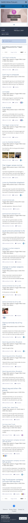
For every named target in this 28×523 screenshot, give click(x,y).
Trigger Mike (5, 59)
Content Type (7, 41)
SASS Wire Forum (9, 2)
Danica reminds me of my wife (11, 286)
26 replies (18, 294)
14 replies (17, 435)
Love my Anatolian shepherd (11, 142)
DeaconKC (18, 201)
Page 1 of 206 (14, 52)
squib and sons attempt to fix (11, 213)
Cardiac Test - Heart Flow (10, 407)
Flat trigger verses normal (10, 125)
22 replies (18, 262)
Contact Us (21, 509)
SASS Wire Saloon (8, 61)
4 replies (16, 102)
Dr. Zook (17, 409)
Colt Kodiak (5, 92)
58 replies (16, 209)
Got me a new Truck (8, 424)
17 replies (18, 226)
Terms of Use (6, 521)
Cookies (14, 511)
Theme (5, 509)
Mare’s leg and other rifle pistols (12, 342)
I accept (23, 518)
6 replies (16, 69)
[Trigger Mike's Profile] (14, 24)
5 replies (17, 419)
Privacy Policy (13, 509)
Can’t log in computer (9, 57)
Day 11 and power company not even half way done (12, 480)
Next (22, 52)
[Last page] (25, 52)
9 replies (16, 137)
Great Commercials (8, 200)
